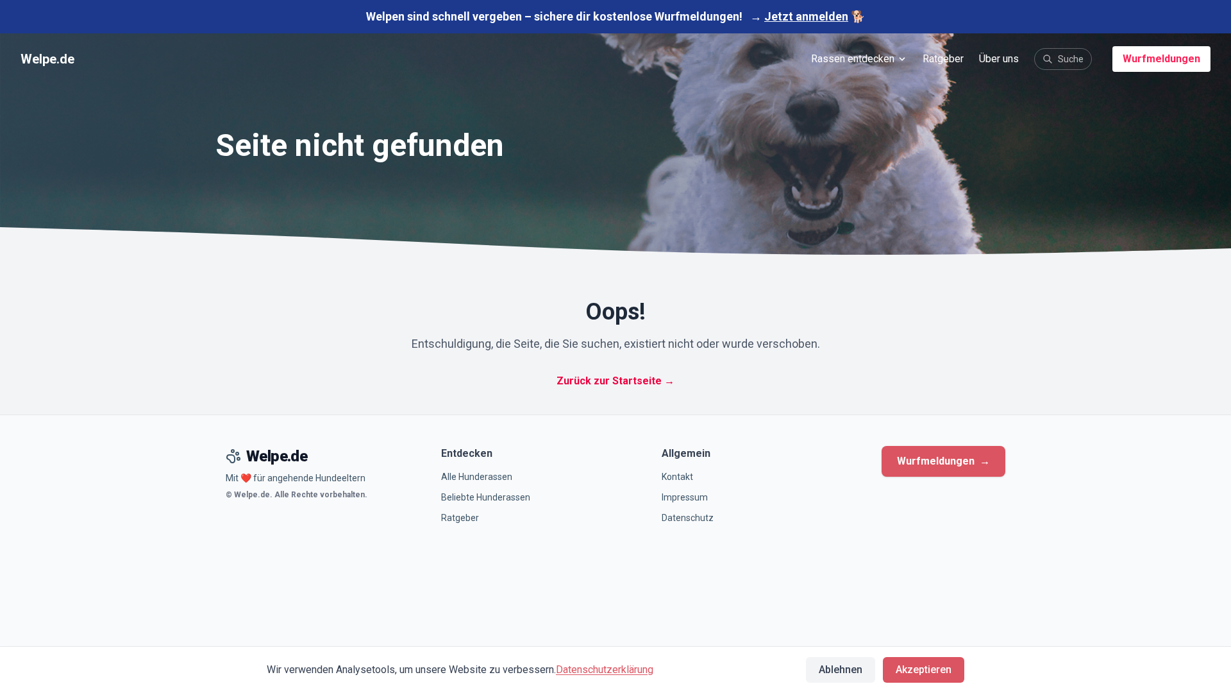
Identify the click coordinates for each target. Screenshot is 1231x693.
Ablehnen (840, 669)
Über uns (999, 59)
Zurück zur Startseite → (615, 381)
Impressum (685, 497)
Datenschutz (688, 518)
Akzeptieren (923, 669)
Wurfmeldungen (1161, 59)
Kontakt (677, 477)
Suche (1071, 59)
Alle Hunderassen (476, 477)
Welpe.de (47, 59)
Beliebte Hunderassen (485, 497)
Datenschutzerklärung (604, 669)
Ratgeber (943, 59)
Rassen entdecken (852, 59)
